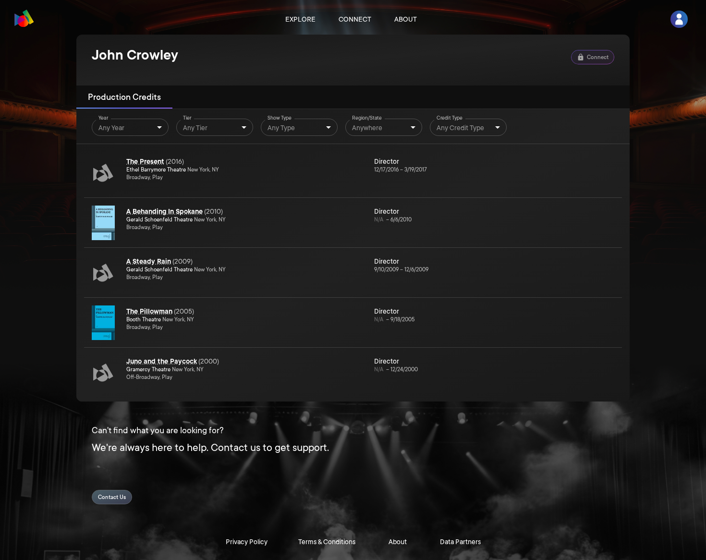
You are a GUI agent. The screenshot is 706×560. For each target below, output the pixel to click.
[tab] (124, 97)
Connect (355, 19)
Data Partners (460, 542)
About (405, 19)
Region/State (367, 118)
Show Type (280, 118)
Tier (187, 118)
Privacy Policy (247, 542)
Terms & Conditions (326, 542)
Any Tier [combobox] (195, 128)
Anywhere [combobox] (367, 128)
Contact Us (112, 497)
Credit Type (450, 118)
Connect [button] (598, 57)
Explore (300, 19)
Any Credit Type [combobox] (460, 128)
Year (103, 118)
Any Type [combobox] (281, 128)
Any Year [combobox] (111, 128)
